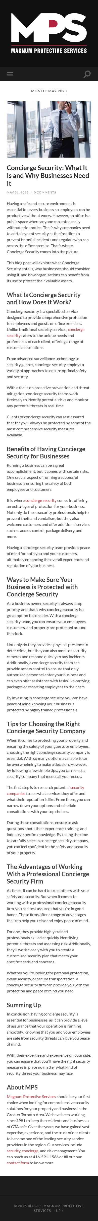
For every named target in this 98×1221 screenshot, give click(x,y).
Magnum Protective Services (31, 1096)
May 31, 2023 (18, 192)
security (13, 1150)
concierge (29, 1150)
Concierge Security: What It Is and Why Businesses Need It (48, 175)
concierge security (41, 500)
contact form (18, 1162)
